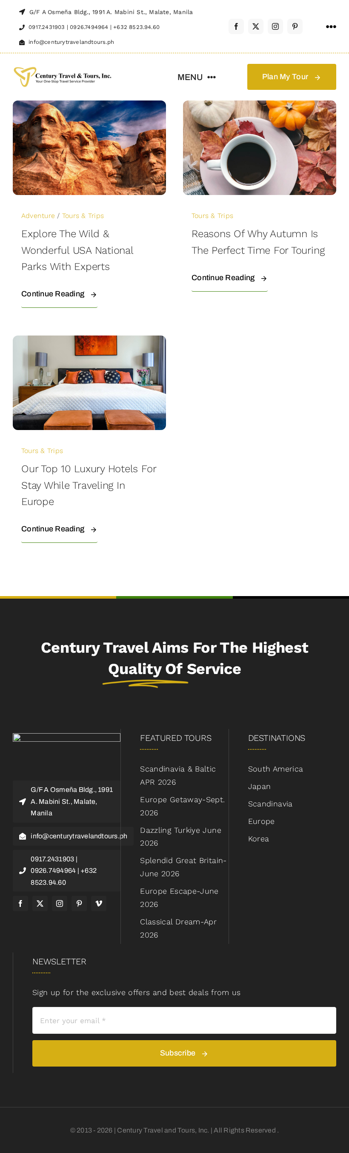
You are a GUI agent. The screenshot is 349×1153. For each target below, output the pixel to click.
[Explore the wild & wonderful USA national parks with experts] (89, 106)
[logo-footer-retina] (66, 736)
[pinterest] (295, 26)
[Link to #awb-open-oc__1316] (331, 27)
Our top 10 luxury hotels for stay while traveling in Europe (88, 485)
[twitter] (255, 26)
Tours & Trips (83, 216)
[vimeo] (98, 903)
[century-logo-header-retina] (62, 67)
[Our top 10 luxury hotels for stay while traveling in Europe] (89, 341)
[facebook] (236, 26)
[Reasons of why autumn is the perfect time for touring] (259, 106)
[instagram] (275, 26)
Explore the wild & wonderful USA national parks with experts (77, 250)
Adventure (38, 216)
